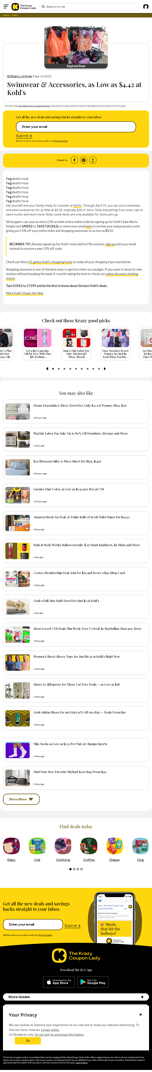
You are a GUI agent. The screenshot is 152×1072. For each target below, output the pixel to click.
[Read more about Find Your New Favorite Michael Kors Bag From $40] (17, 778)
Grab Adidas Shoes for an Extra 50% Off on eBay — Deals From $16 (80, 712)
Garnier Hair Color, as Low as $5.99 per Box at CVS (69, 489)
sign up (110, 244)
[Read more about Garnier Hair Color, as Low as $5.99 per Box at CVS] (17, 495)
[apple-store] (59, 982)
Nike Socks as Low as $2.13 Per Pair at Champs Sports (70, 744)
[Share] (93, 160)
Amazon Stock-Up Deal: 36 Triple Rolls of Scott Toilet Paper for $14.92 (82, 517)
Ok (28, 1040)
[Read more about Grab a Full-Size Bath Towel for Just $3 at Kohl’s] (17, 607)
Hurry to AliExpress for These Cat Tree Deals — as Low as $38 (77, 684)
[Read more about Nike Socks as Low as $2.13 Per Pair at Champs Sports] (17, 750)
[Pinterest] (83, 160)
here (88, 226)
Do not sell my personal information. (59, 1035)
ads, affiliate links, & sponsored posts (34, 106)
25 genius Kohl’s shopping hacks (50, 262)
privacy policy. (50, 1030)
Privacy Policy (61, 140)
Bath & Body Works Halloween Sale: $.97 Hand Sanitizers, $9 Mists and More (87, 545)
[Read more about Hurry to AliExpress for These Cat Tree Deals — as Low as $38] (17, 690)
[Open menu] (6, 6)
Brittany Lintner (19, 76)
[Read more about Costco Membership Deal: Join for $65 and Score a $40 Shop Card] (17, 579)
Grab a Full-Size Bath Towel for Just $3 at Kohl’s (66, 601)
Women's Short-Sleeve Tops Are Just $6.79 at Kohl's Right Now (77, 656)
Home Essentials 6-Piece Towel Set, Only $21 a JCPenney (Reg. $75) (80, 405)
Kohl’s (77, 205)
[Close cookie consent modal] (140, 1015)
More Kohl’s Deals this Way (24, 293)
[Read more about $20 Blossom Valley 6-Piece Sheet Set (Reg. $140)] (17, 467)
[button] (142, 997)
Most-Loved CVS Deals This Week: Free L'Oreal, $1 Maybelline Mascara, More (87, 628)
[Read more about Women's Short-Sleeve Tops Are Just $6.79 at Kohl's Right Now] (17, 662)
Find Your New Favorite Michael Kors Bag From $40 (70, 772)
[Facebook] (74, 160)
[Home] (23, 6)
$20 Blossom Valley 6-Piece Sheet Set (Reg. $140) (67, 461)
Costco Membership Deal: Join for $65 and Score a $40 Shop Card (79, 573)
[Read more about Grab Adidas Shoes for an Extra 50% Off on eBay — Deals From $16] (17, 718)
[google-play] (93, 982)
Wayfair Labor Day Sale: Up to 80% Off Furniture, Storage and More (81, 433)
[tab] (53, 368)
